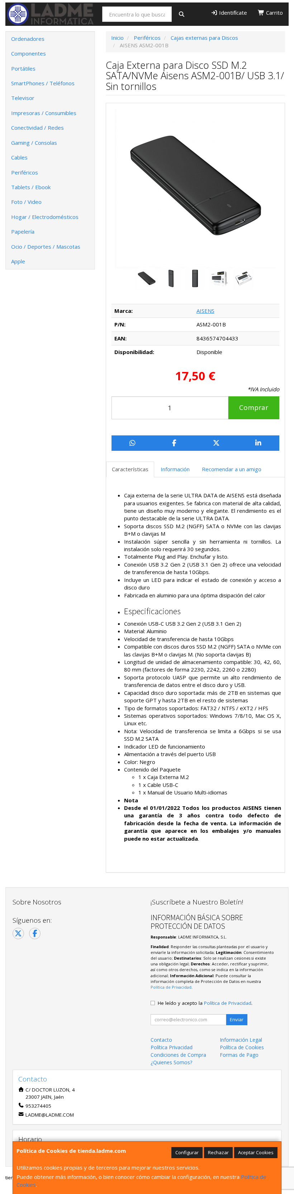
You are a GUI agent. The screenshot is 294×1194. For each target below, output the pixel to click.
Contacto (161, 1039)
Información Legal (241, 1039)
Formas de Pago (239, 1054)
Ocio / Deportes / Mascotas (45, 246)
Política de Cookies (242, 1047)
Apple (18, 261)
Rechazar (218, 1152)
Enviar (236, 1019)
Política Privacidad (172, 1047)
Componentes (28, 53)
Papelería (22, 231)
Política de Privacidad (171, 987)
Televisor (22, 97)
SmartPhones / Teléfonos (43, 83)
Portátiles (23, 68)
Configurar (187, 1152)
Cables (19, 157)
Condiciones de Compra (178, 1054)
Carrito (274, 12)
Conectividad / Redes (37, 127)
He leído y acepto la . (205, 1003)
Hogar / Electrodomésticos (45, 216)
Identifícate (232, 12)
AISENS (205, 310)
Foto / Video (26, 201)
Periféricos (24, 172)
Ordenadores (27, 38)
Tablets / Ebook (31, 187)
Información (175, 469)
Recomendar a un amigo (231, 469)
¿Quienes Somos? (171, 1062)
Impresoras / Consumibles (43, 112)
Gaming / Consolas (34, 142)
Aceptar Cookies (256, 1152)
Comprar (253, 407)
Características (130, 469)
